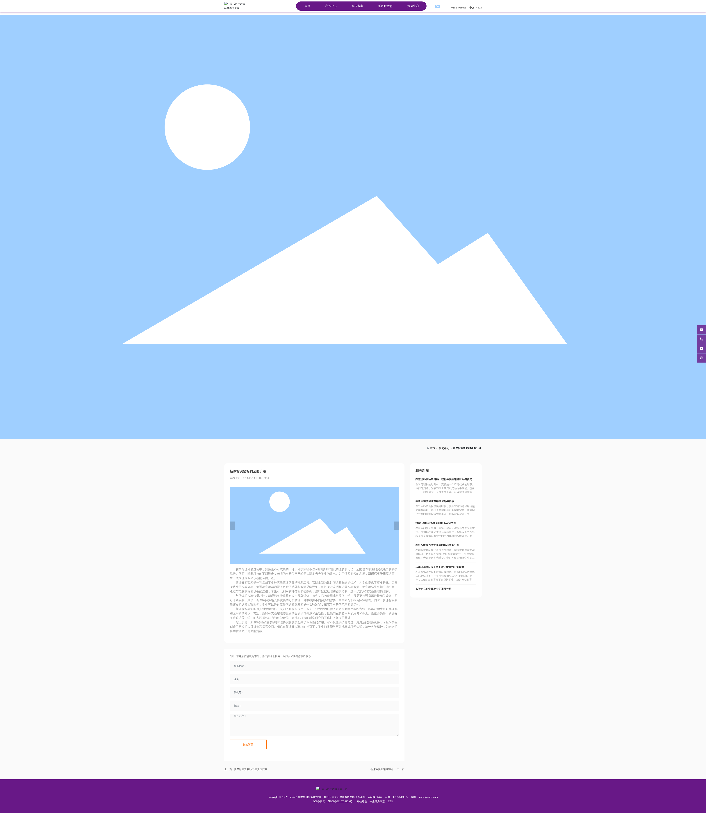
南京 (382, 801)
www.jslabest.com (428, 797)
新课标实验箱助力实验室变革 (250, 769)
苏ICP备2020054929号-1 (341, 801)
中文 (472, 7)
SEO (390, 801)
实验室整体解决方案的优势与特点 (435, 501)
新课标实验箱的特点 (381, 769)
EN (479, 7)
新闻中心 (444, 448)
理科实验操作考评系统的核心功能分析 (437, 545)
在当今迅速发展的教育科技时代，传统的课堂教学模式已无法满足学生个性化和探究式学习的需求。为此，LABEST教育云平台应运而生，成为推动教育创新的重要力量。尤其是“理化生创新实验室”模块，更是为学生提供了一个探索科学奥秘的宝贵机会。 (445, 580)
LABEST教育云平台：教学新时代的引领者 (440, 566)
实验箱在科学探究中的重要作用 (434, 588)
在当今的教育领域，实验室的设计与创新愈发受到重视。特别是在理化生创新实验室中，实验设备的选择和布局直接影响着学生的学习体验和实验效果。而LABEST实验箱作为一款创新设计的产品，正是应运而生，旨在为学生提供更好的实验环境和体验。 (446, 536)
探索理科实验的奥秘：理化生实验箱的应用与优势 (444, 479)
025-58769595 (458, 7)
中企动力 (375, 801)
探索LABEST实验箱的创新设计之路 (436, 523)
